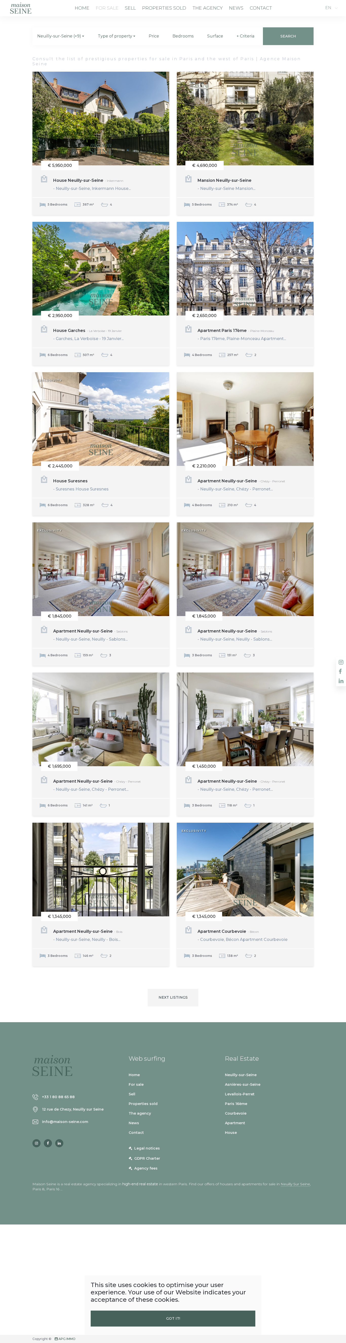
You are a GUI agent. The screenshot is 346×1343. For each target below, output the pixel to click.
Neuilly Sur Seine (295, 1184)
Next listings (173, 997)
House (231, 1132)
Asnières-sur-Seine (242, 1084)
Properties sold (164, 8)
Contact (261, 8)
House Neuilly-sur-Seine (92, 184)
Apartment (235, 1123)
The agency (208, 8)
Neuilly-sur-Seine (241, 1075)
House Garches (88, 334)
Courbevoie (235, 1113)
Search (288, 36)
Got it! (173, 1318)
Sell (130, 8)
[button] (60, 36)
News (236, 8)
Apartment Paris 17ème (242, 334)
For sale (107, 8)
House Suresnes (81, 485)
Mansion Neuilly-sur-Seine (226, 184)
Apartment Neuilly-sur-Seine (241, 485)
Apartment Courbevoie (242, 935)
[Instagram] (36, 1143)
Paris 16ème (236, 1103)
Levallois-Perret (240, 1094)
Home (82, 8)
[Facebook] (48, 1143)
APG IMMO (66, 1339)
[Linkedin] (59, 1143)
